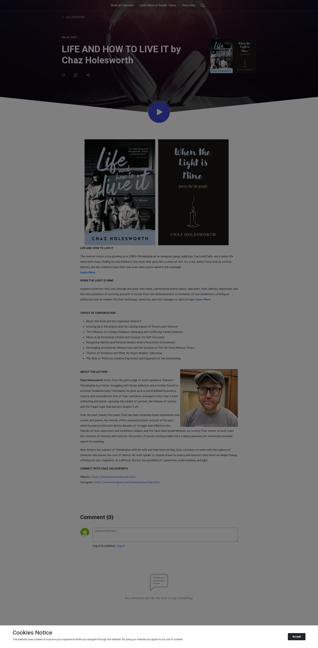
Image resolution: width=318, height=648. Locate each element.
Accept (296, 636)
